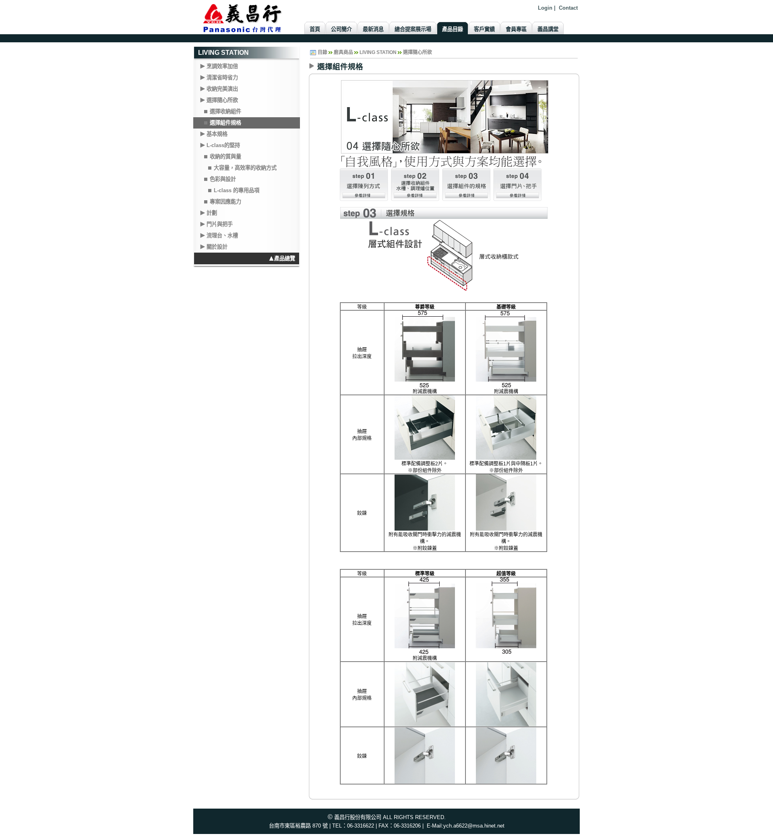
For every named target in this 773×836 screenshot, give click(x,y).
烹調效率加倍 (222, 66)
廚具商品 (343, 52)
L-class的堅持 (223, 145)
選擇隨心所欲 (222, 100)
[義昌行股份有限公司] (246, 17)
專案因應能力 (225, 202)
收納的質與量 (225, 157)
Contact (568, 8)
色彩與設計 (223, 179)
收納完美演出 (222, 89)
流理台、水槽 (222, 235)
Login (545, 8)
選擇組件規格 (225, 123)
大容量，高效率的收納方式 (245, 168)
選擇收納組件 (225, 111)
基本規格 (217, 134)
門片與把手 (220, 224)
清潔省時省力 (222, 78)
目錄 (322, 52)
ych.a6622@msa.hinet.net (473, 826)
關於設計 (217, 247)
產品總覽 (284, 258)
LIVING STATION (223, 52)
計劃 (212, 213)
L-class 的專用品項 (236, 190)
